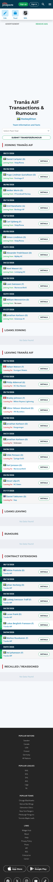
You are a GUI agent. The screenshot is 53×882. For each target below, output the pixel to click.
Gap (15, 500)
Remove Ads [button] (42, 24)
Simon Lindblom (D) (16, 237)
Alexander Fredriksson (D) (19, 252)
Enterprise (26, 855)
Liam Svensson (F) (15, 284)
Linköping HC (19, 272)
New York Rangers (26, 811)
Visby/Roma (19, 162)
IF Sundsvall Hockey (22, 194)
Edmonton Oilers (26, 807)
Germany (26, 755)
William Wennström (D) (18, 299)
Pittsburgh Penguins (26, 814)
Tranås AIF (7, 573)
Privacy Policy (26, 841)
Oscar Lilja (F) (13, 480)
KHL (26, 774)
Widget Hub (26, 830)
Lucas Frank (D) (14, 614)
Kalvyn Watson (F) (15, 366)
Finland (26, 751)
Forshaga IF (19, 178)
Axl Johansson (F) (15, 652)
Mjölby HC (18, 256)
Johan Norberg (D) (15, 585)
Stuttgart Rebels (20, 370)
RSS (26, 851)
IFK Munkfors (19, 411)
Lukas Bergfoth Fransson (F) (20, 623)
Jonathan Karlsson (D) (17, 315)
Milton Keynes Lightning (23, 401)
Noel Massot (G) (14, 268)
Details (44, 161)
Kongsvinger (19, 427)
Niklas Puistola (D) (15, 570)
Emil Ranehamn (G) (16, 206)
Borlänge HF (19, 209)
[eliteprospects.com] (7, 4)
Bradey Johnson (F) (16, 398)
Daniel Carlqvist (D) (16, 159)
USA (26, 747)
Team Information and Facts (26, 125)
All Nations (26, 758)
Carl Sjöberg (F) (14, 221)
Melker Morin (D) (15, 190)
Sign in (34, 4)
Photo (26, 844)
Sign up (23, 4)
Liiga (26, 784)
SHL (26, 777)
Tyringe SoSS (19, 458)
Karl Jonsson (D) (14, 465)
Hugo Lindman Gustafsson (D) (21, 174)
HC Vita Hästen (20, 386)
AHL (26, 781)
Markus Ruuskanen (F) (17, 638)
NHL (26, 770)
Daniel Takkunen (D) (16, 496)
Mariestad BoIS (20, 287)
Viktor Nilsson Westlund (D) (20, 408)
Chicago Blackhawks (26, 800)
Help (26, 837)
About (26, 834)
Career (26, 859)
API (26, 848)
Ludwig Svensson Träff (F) (19, 599)
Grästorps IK (19, 319)
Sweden (26, 740)
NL (26, 788)
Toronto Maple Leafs (26, 818)
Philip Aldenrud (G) (16, 382)
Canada (26, 744)
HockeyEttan (28, 119)
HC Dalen (17, 484)
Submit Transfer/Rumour (27, 137)
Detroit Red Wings (26, 804)
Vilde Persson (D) (15, 455)
